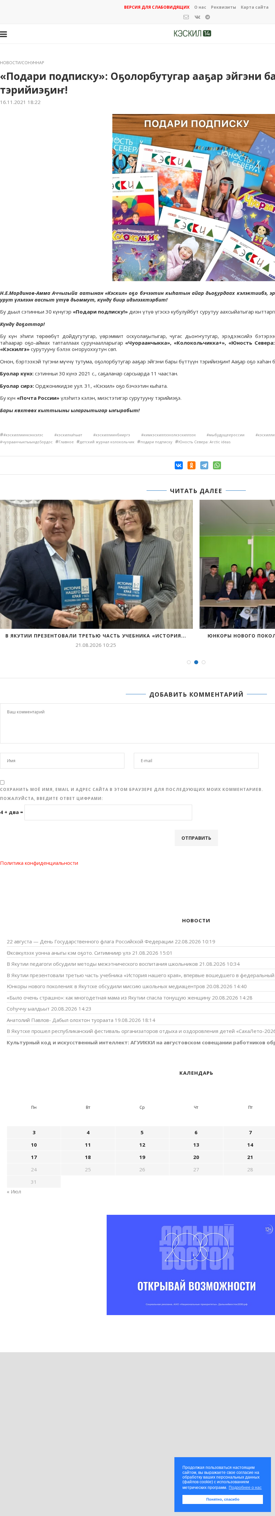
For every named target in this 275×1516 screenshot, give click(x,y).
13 (196, 1144)
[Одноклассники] (191, 465)
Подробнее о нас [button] (245, 1487)
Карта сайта (255, 7)
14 (250, 1144)
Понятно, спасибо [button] (222, 1499)
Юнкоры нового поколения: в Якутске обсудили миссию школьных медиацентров (106, 986)
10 (34, 1144)
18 (88, 1157)
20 (196, 1157)
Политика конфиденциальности (39, 862)
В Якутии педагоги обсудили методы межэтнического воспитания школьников (102, 963)
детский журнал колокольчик (107, 441)
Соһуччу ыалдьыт (28, 1008)
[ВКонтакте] (179, 465)
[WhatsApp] (217, 465)
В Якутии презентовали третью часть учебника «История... (95, 635)
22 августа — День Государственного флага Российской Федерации (90, 941)
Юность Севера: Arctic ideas (204, 441)
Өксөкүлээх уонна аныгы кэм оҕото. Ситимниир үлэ (69, 952)
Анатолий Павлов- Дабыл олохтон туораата (60, 1020)
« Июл (14, 1191)
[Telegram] (204, 465)
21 (250, 1157)
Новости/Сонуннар (22, 63)
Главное (66, 441)
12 (142, 1144)
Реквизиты (223, 7)
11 (88, 1144)
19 (142, 1157)
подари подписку (156, 441)
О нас (200, 7)
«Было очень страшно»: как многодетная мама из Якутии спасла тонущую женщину (109, 997)
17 (34, 1157)
